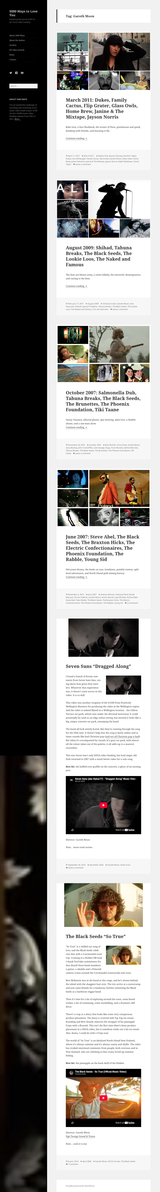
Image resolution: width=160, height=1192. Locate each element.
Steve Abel (70, 600)
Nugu (107, 447)
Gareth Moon (115, 158)
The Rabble (108, 603)
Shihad (78, 306)
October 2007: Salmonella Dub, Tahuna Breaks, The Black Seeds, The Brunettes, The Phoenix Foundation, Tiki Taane (103, 401)
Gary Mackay (71, 447)
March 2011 (89, 156)
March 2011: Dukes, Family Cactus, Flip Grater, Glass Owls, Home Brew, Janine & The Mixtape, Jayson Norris (102, 108)
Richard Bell (132, 597)
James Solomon (78, 161)
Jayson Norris (111, 161)
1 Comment (73, 1164)
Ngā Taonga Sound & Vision (80, 1136)
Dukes (68, 158)
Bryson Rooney (115, 156)
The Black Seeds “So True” (96, 936)
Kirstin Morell (107, 597)
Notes (11, 54)
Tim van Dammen (100, 309)
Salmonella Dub (131, 447)
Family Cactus (93, 158)
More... (18, 119)
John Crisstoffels (85, 447)
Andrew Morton (107, 594)
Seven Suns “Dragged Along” (98, 666)
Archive (12, 45)
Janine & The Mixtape (95, 161)
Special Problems (89, 306)
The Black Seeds (119, 306)
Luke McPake (120, 597)
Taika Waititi (81, 600)
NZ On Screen (114, 1161)
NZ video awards (16, 50)
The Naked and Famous (81, 309)
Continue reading (77, 138)
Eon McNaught (79, 158)
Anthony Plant (122, 594)
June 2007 (92, 594)
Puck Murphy (117, 447)
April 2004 (86, 1161)
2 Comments (132, 603)
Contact (12, 59)
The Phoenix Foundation (119, 450)
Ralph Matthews (125, 161)
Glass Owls (127, 158)
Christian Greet (109, 303)
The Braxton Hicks (111, 600)
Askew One (103, 156)
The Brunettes (101, 450)
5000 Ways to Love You (23, 13)
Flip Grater (104, 158)
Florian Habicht (81, 597)
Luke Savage (98, 447)
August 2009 (93, 303)
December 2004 (96, 865)
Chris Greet (122, 445)
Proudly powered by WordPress (80, 1186)
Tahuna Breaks (105, 306)
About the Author (17, 40)
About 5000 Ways (17, 35)
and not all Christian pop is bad (122, 736)
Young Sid (118, 603)
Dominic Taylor (129, 156)
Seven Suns (125, 865)
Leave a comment (83, 164)
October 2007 (95, 445)
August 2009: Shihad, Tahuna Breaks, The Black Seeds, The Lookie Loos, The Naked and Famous (99, 256)
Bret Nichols (110, 445)
